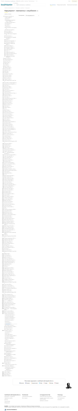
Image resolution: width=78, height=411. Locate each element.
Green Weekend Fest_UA (9, 260)
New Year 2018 (7, 68)
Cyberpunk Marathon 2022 (10, 169)
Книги (7, 39)
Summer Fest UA (8, 202)
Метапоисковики (10, 320)
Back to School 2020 (9, 126)
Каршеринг (27, 7)
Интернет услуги (8, 330)
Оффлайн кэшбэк (20, 1)
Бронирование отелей (11, 326)
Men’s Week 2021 (8, 138)
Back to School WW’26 (9, 312)
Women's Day (7, 139)
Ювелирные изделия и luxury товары (10, 21)
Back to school (7, 58)
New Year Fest (7, 373)
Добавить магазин (44, 400)
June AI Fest (7, 306)
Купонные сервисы (10, 42)
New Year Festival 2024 (9, 229)
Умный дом (9, 23)
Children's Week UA (8, 197)
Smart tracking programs (10, 295)
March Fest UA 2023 (8, 189)
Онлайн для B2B (10, 337)
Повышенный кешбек (61, 4)
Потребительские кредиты (9, 369)
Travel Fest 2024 (8, 256)
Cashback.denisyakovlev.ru (9, 7)
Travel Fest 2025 (8, 284)
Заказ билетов (9, 327)
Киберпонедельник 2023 (10, 184)
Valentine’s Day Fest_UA (9, 274)
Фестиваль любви (8, 298)
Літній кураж (7, 254)
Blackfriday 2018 (8, 87)
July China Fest (7, 60)
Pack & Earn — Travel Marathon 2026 (10, 309)
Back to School (7, 104)
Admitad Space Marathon (9, 149)
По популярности (30, 15)
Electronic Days (7, 86)
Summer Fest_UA (8, 280)
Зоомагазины (9, 35)
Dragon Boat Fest (8, 100)
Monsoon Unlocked (8, 124)
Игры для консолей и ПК (11, 364)
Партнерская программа (72, 4)
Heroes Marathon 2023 (9, 193)
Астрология (9, 347)
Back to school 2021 (8, 148)
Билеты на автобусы (10, 317)
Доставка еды (9, 334)
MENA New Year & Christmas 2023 (10, 233)
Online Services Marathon (9, 128)
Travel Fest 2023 (8, 205)
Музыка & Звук (9, 45)
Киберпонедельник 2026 (10, 297)
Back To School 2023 (9, 206)
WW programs (7, 231)
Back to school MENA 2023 (10, 214)
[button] (74, 1)
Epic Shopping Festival (9, 221)
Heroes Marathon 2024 (9, 247)
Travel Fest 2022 (8, 165)
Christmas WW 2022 (8, 180)
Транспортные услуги (11, 340)
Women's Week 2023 (9, 186)
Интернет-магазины (9, 16)
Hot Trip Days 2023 (8, 199)
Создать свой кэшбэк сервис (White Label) (46, 398)
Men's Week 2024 (8, 242)
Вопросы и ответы (62, 396)
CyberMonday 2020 (8, 115)
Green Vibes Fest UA (8, 302)
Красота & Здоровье (11, 40)
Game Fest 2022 (8, 182)
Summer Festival (8, 113)
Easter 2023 (7, 195)
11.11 (5, 108)
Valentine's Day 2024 (9, 239)
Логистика (8, 349)
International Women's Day (10, 93)
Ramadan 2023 (7, 191)
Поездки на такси (10, 325)
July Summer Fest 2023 (9, 204)
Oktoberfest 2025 (8, 217)
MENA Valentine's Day (9, 178)
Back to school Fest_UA (9, 287)
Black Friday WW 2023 (9, 225)
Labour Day (7, 147)
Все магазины (53, 4)
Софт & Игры (9, 49)
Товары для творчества (11, 53)
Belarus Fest (7, 253)
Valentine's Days (8, 95)
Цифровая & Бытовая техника (10, 57)
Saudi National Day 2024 (9, 261)
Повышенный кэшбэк (27, 396)
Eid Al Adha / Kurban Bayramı (10, 82)
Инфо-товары (7, 372)
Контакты (60, 399)
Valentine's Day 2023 (9, 188)
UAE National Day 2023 (9, 228)
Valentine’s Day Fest (8, 299)
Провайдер (9, 353)
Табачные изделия (10, 29)
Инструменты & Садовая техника (11, 38)
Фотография (9, 342)
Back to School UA (8, 103)
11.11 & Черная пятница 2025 (10, 288)
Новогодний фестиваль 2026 (10, 293)
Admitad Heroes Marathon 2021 (10, 142)
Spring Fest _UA (8, 167)
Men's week (7, 119)
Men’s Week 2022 (8, 157)
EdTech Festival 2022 (9, 179)
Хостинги (8, 361)
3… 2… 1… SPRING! (8, 300)
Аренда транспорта (10, 314)
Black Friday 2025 (8, 290)
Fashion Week (7, 107)
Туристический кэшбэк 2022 (10, 170)
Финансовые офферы (9, 365)
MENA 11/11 (7, 265)
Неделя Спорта (7, 67)
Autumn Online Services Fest (10, 132)
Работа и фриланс (10, 338)
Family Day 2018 (8, 76)
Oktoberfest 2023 (8, 215)
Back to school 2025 (8, 285)
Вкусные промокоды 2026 (10, 303)
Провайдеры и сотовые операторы (11, 355)
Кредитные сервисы (10, 367)
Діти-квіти (6, 248)
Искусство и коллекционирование (11, 344)
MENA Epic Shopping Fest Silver (9, 224)
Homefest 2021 (7, 137)
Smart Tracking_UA (8, 294)
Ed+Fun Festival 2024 (9, 273)
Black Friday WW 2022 (9, 175)
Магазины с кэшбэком (10, 1)
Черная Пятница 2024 (9, 262)
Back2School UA (8, 212)
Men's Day (6, 97)
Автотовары (9, 17)
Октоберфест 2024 (8, 246)
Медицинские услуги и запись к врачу (10, 351)
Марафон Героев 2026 (9, 304)
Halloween (6, 63)
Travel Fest (7, 89)
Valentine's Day (7, 70)
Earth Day (6, 71)
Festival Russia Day (8, 59)
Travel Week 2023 (8, 210)
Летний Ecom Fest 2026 (9, 307)
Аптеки (8, 18)
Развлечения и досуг (11, 360)
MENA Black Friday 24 (9, 269)
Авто (7, 339)
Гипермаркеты (9, 32)
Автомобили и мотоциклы (11, 28)
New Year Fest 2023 (9, 183)
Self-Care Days (7, 94)
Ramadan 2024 (7, 192)
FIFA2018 (6, 72)
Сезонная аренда (10, 316)
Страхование (9, 370)
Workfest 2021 (7, 144)
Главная (2, 1)
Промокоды (31, 1)
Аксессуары (9, 31)
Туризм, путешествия (9, 313)
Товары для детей (10, 52)
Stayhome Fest (7, 111)
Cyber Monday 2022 (9, 156)
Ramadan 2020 (7, 123)
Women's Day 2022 (8, 160)
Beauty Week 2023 (8, 213)
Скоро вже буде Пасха (9, 218)
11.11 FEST (6, 64)
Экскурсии (8, 322)
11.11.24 (6, 266)
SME (5, 208)
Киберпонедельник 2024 (10, 238)
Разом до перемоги (8, 258)
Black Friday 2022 (8, 176)
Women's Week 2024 (9, 243)
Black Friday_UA (8, 289)
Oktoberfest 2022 (8, 173)
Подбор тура (9, 329)
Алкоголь (8, 26)
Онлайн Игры (7, 363)
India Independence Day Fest (10, 81)
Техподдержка (61, 398)
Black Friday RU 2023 (9, 222)
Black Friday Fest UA (8, 219)
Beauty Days (7, 62)
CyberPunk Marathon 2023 (10, 209)
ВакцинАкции (7, 120)
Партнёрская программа (45, 396)
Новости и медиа (10, 345)
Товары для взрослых (10, 22)
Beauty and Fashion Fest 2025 (10, 283)
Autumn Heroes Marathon (10, 129)
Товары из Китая (10, 54)
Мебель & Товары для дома (10, 44)
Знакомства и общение (11, 348)
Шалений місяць (8, 263)
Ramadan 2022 (7, 161)
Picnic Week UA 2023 (9, 196)
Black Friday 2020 (8, 133)
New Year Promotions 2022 (10, 154)
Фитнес (8, 333)
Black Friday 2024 (8, 270)
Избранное (7, 402)
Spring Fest (7, 244)
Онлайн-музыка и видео (11, 335)
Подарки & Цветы (10, 48)
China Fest (6, 85)
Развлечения (9, 359)
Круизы (8, 321)
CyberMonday (7, 91)
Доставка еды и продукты (11, 34)
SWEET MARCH (8, 375)
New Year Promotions (9, 90)
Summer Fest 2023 (8, 201)
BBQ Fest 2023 (7, 200)
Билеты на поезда (10, 318)
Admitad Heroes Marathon (10, 84)
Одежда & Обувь (10, 47)
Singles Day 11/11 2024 (9, 267)
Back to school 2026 (9, 311)
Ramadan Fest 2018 (8, 73)
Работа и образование (11, 358)
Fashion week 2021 (8, 151)
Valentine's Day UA (8, 240)
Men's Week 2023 (8, 187)
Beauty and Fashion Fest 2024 (10, 252)
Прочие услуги (9, 356)
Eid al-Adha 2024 (8, 249)
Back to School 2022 (9, 166)
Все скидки (24, 398)
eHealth (8, 24)
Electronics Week (8, 102)
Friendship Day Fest (8, 125)
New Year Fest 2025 (9, 271)
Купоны (26, 1)
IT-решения (9, 331)
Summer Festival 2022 (9, 162)
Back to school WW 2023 (9, 163)
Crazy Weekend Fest (9, 117)
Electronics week (8, 75)
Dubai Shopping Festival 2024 (10, 236)
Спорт (8, 50)
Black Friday (7, 66)
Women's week (8, 278)
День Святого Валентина (10, 275)
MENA (6, 234)
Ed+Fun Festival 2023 (9, 227)
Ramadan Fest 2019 (8, 99)
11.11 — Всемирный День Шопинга (9, 153)
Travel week (7, 171)
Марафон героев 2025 (9, 279)
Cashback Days (7, 146)
